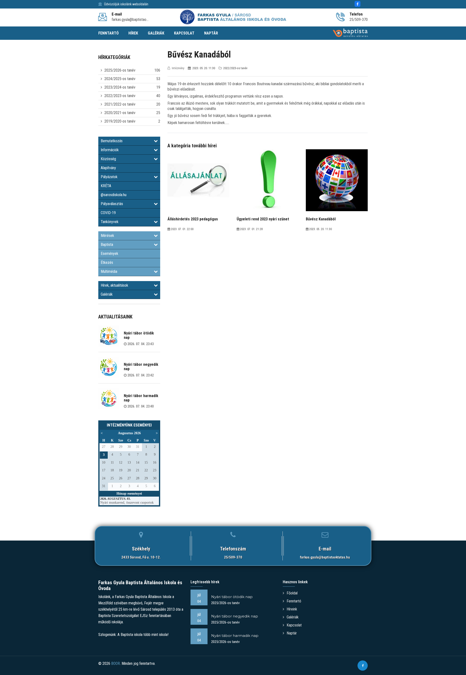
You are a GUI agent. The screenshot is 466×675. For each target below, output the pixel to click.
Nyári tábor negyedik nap (141, 366)
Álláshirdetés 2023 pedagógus (192, 219)
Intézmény (178, 68)
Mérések (107, 235)
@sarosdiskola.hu (113, 194)
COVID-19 (108, 212)
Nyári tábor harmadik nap (141, 397)
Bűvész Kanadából (321, 219)
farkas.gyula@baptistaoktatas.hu (325, 557)
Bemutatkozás (112, 141)
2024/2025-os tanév (119, 78)
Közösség (108, 159)
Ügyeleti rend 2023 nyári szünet (263, 219)
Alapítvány (108, 168)
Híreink (292, 609)
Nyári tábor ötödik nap (139, 335)
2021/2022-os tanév (119, 104)
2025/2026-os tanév (119, 70)
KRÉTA (106, 185)
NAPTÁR (211, 33)
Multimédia (109, 271)
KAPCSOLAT (184, 33)
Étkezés (107, 262)
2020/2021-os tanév (119, 112)
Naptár (292, 633)
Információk (110, 150)
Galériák (107, 294)
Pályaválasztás (112, 203)
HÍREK (133, 33)
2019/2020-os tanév (119, 121)
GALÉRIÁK (156, 33)
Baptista (107, 244)
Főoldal (292, 593)
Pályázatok (109, 177)
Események (109, 253)
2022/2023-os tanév (119, 95)
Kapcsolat (294, 625)
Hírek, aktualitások (114, 285)
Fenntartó (294, 601)
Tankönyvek (109, 221)
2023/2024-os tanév (119, 87)
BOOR (115, 663)
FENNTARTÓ (108, 33)
